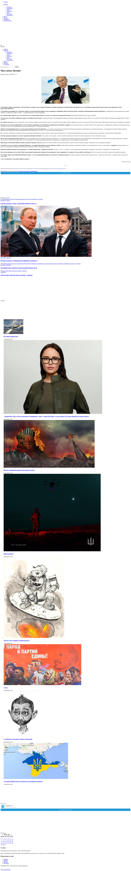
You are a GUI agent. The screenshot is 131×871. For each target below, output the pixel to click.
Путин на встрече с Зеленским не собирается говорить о (19, 260)
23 (3, 843)
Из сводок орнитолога (11, 336)
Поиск (17, 66)
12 (8, 839)
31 (5, 844)
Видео (5, 16)
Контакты (6, 863)
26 (8, 843)
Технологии (10, 15)
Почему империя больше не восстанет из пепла (19, 470)
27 (10, 843)
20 (10, 841)
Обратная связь (8, 20)
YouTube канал (34, 171)
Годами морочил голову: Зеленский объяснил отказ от (18, 203)
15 (1, 841)
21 (12, 841)
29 (1, 844)
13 (10, 839)
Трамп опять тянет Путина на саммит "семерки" (17, 275)
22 (1, 843)
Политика (9, 7)
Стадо (6, 687)
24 (5, 843)
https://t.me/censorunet (25, 171)
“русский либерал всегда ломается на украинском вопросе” (23, 781)
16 (3, 841)
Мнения (6, 18)
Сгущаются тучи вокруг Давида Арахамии (18, 739)
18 (7, 841)
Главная (6, 1)
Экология (9, 13)
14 (12, 839)
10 (5, 839)
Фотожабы (6, 19)
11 (7, 839)
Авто (8, 12)
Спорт (8, 9)
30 (3, 844)
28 (12, 843)
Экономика (10, 8)
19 (8, 841)
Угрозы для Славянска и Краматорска (16, 640)
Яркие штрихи (8, 554)
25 (7, 843)
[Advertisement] (65, 33)
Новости (6, 4)
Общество (9, 11)
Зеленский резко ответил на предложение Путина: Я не (19, 268)
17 (5, 841)
